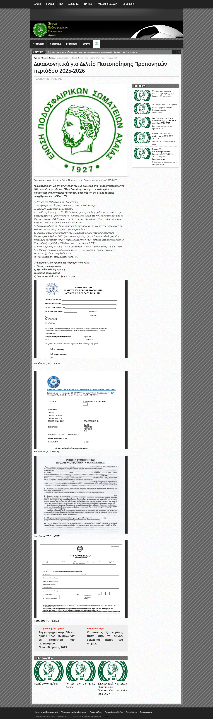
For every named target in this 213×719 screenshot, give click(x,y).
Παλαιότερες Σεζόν (114, 712)
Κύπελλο (86, 43)
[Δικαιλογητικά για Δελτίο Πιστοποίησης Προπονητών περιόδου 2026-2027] (113, 680)
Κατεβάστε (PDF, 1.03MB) (47, 536)
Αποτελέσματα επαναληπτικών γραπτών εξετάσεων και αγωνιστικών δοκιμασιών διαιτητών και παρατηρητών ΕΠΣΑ (103, 52)
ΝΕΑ (61, 3)
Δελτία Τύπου (48, 57)
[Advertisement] (126, 29)
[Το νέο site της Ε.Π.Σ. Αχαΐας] (81, 680)
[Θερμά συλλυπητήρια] (49, 680)
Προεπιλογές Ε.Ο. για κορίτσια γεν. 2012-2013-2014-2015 (163, 136)
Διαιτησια (88, 3)
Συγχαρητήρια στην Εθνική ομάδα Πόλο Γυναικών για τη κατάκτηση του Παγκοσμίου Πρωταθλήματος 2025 (57, 640)
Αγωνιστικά (73, 3)
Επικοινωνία (146, 712)
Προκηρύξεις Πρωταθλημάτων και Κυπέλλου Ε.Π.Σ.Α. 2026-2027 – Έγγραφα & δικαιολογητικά (162, 154)
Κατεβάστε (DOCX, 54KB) (47, 363)
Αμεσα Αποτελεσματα (107, 3)
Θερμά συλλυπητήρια (46, 683)
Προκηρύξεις (96, 712)
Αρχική (37, 57)
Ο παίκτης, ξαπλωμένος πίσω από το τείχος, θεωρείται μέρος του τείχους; (105, 638)
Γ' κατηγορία (71, 43)
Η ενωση (50, 3)
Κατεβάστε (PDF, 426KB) (46, 620)
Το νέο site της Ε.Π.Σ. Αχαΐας (164, 104)
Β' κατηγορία (55, 43)
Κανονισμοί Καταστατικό (46, 712)
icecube (105, 716)
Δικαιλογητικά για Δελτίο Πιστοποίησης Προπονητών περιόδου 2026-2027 (164, 120)
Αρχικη (37, 3)
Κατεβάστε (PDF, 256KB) (46, 451)
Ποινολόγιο (131, 712)
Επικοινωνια (128, 3)
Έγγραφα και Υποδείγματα (73, 712)
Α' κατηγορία (38, 43)
